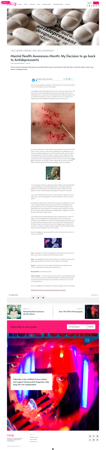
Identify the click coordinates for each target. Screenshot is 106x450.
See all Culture (94, 295)
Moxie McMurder (20, 63)
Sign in (89, 3)
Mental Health (19, 50)
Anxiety (34, 50)
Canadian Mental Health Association (56, 290)
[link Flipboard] (97, 436)
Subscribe (90, 327)
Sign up (96, 3)
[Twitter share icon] (33, 297)
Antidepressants (27, 50)
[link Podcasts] (87, 6)
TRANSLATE (5, 2)
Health (39, 50)
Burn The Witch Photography (71, 311)
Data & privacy (33, 441)
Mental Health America (40, 290)
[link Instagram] (91, 6)
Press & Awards (33, 439)
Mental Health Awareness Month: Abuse (33, 312)
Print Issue (32, 4)
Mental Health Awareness (48, 50)
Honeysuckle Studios (58, 4)
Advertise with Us (47, 4)
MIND (32, 290)
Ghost (18, 446)
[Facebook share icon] (38, 297)
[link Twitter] (96, 6)
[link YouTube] (89, 6)
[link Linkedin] (93, 440)
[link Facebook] (93, 6)
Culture (13, 50)
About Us (67, 4)
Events (38, 4)
